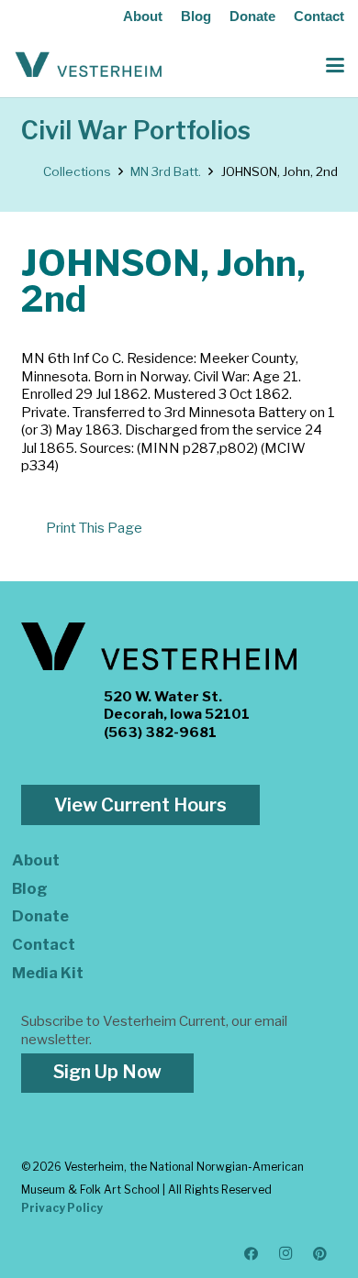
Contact (319, 16)
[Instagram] (286, 1254)
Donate (252, 16)
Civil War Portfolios (136, 131)
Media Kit (48, 973)
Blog (196, 16)
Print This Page (94, 528)
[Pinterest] (320, 1254)
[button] (335, 65)
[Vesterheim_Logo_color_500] (88, 65)
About (142, 16)
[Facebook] (251, 1254)
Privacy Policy (62, 1208)
